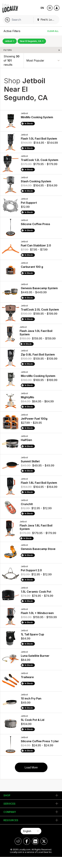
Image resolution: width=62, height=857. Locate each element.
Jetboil (8, 41)
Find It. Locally (48, 19)
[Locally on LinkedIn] (35, 841)
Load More (31, 767)
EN (42, 7)
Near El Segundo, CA (31, 41)
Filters (7, 50)
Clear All (53, 31)
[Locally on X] (43, 841)
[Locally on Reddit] (18, 841)
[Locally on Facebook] (26, 841)
